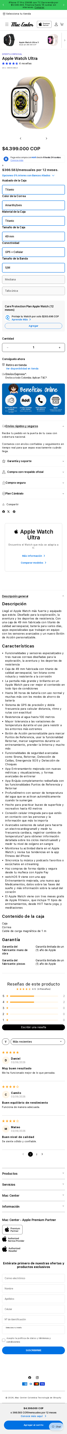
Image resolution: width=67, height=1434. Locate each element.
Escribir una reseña (33, 1027)
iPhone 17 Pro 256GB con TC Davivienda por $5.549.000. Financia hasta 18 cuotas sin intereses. (33, 5)
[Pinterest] (14, 511)
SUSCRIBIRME (33, 1350)
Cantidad (8, 338)
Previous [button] (3, 5)
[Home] (22, 24)
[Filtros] (5, 1041)
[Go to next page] (43, 1154)
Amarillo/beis (13, 205)
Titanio (9, 189)
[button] (7, 24)
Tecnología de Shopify (49, 1398)
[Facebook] (3, 511)
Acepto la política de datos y (29, 1340)
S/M (7, 267)
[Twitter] (8, 511)
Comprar (39, 7)
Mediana (10, 279)
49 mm (9, 236)
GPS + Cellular (14, 252)
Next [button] (63, 5)
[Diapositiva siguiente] (64, 40)
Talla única (11, 290)
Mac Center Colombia (26, 1398)
